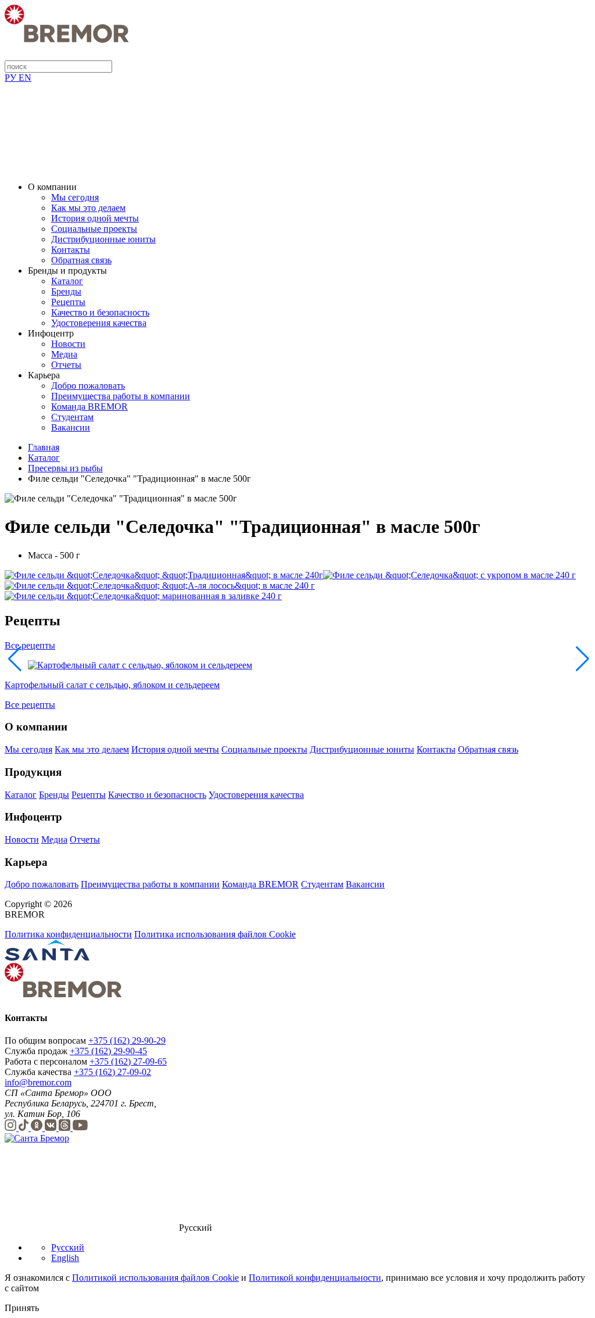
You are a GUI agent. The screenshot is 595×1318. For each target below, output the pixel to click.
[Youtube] (80, 1128)
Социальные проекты (94, 229)
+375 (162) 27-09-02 (112, 1072)
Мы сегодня (75, 197)
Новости (68, 344)
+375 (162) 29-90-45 (108, 1051)
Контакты (70, 250)
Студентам (72, 417)
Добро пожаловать (88, 386)
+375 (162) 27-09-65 (128, 1061)
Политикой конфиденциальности (315, 1278)
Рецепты (68, 302)
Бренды (66, 291)
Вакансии (70, 427)
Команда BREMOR (89, 406)
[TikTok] (25, 1128)
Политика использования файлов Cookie (215, 934)
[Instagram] (12, 1128)
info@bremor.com (38, 1082)
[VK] (52, 1128)
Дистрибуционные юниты (103, 239)
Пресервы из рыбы (65, 468)
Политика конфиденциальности (68, 934)
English (65, 1258)
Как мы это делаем (88, 208)
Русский (67, 1247)
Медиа (64, 354)
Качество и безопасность (100, 312)
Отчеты (66, 365)
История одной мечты (95, 218)
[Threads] (66, 1128)
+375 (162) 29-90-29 (127, 1040)
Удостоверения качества (98, 323)
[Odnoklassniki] (38, 1128)
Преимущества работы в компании (120, 396)
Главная (43, 447)
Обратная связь (81, 260)
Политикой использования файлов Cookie (155, 1278)
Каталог (67, 281)
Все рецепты (30, 645)
